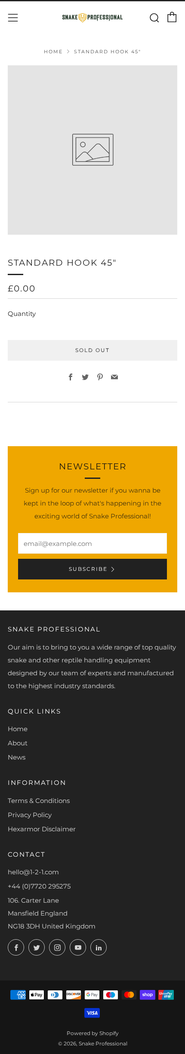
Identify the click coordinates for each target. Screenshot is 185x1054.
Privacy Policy (30, 815)
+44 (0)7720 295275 (39, 886)
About (18, 743)
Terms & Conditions (39, 801)
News (16, 757)
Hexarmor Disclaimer (42, 829)
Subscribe (88, 569)
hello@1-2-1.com (33, 872)
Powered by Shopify (93, 1033)
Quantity (22, 313)
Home (53, 52)
